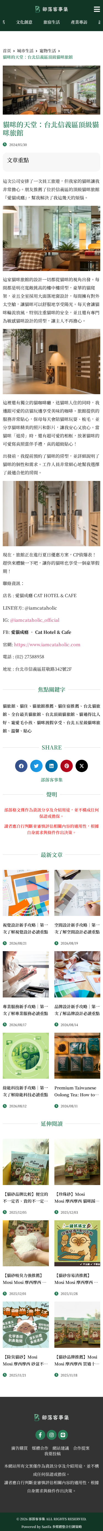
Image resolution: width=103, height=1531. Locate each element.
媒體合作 (40, 1448)
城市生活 (25, 50)
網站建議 (60, 1448)
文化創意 (24, 22)
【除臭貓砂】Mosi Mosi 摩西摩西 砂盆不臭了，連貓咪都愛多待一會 (25, 1363)
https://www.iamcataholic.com (47, 644)
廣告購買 (19, 1448)
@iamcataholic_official (35, 620)
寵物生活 (48, 50)
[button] (86, 9)
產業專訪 (79, 22)
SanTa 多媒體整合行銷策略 (62, 1526)
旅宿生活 (51, 22)
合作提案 (81, 1448)
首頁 (7, 50)
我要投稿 (52, 1453)
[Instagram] (52, 1435)
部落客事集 (52, 780)
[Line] (63, 1435)
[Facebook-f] (40, 1435)
